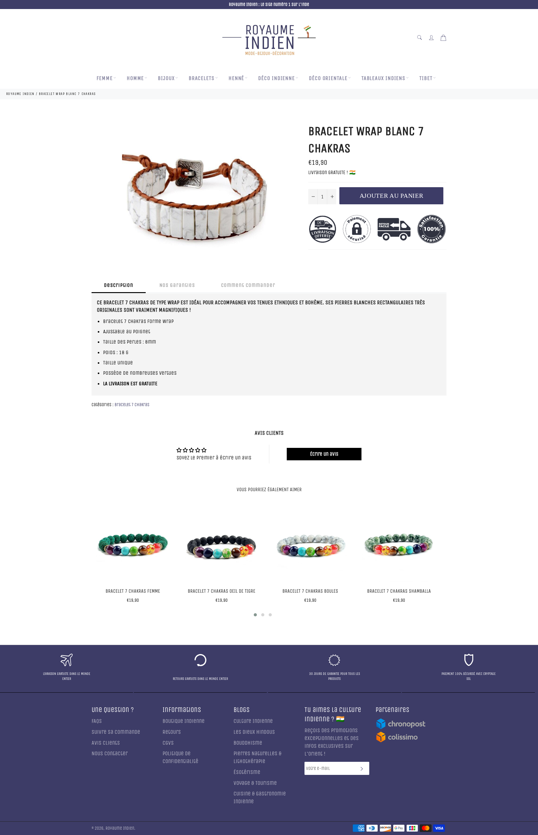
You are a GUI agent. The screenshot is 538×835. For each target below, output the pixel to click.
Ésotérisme (247, 772)
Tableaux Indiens (383, 78)
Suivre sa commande (116, 732)
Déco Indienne (276, 78)
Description (118, 285)
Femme (105, 78)
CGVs (168, 743)
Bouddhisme (248, 743)
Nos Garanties (177, 285)
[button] (255, 615)
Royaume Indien (120, 828)
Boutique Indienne (184, 721)
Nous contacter (110, 753)
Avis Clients (106, 743)
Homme (135, 78)
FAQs (97, 721)
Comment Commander (248, 285)
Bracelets (202, 78)
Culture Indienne (253, 721)
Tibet (425, 78)
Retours (172, 732)
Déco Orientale (328, 78)
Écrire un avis (324, 454)
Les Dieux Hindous (254, 732)
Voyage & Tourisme (255, 783)
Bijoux (166, 78)
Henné (236, 78)
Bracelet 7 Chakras (132, 404)
